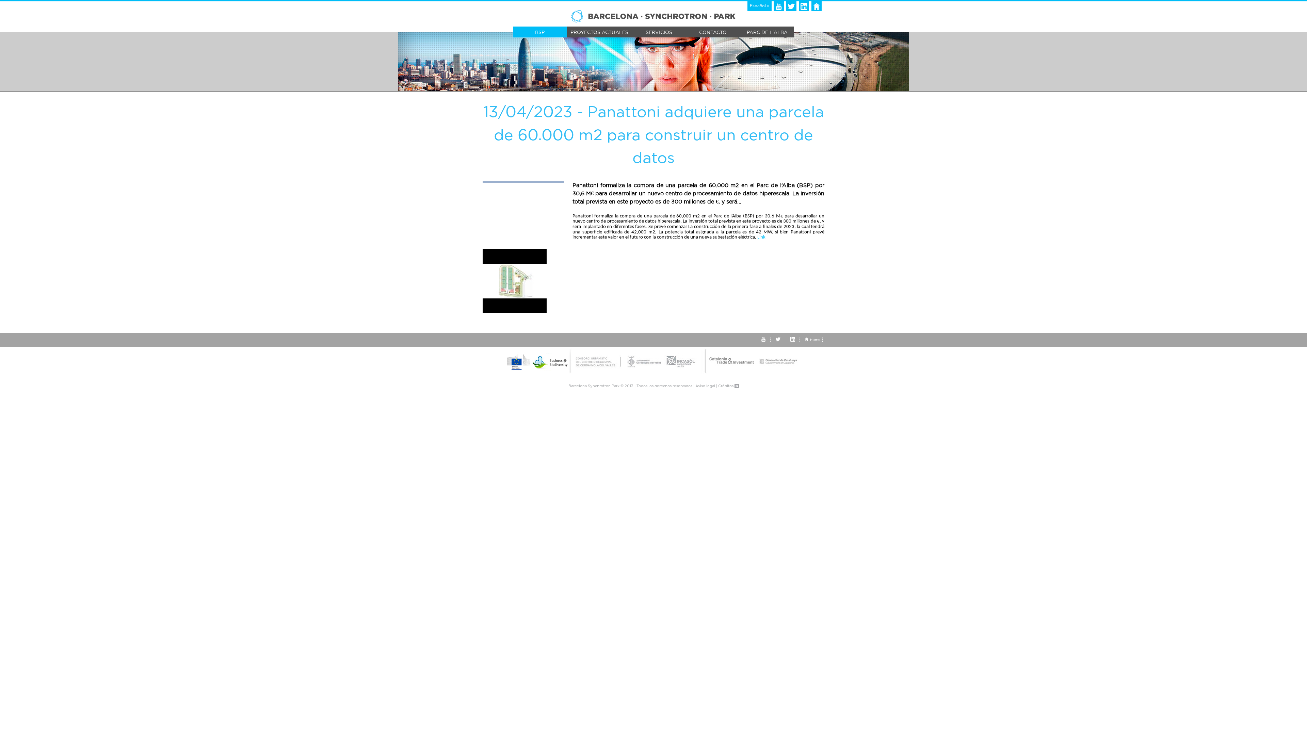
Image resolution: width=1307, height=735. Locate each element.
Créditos (726, 386)
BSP (540, 32)
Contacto (713, 32)
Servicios (659, 32)
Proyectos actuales (599, 32)
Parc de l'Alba (767, 32)
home (815, 340)
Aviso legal (705, 386)
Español (758, 5)
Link (761, 237)
